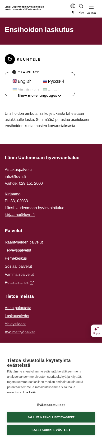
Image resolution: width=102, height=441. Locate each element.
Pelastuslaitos (18, 283)
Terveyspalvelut (18, 250)
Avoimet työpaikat (20, 332)
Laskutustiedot (17, 316)
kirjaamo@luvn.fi (20, 214)
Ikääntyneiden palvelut (24, 242)
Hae (81, 12)
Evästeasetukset (51, 405)
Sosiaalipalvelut (18, 266)
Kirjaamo (12, 194)
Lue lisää (29, 392)
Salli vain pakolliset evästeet (51, 417)
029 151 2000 (31, 183)
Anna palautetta (18, 308)
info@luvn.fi (15, 176)
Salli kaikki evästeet (51, 430)
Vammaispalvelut (19, 274)
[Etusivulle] (24, 8)
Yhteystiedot (15, 324)
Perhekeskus (16, 258)
